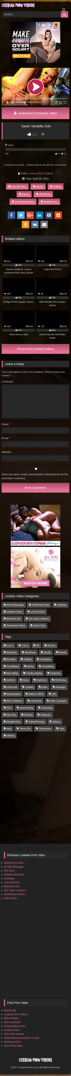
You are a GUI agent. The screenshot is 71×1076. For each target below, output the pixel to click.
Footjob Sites (11, 1030)
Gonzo (25, 194)
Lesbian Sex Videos (16, 1014)
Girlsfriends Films (14, 874)
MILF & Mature (14, 700)
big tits (47, 652)
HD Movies (44, 194)
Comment (7, 381)
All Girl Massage (15, 604)
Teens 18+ (25, 728)
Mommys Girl (13, 618)
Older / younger (58, 700)
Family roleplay (34, 673)
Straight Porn (50, 201)
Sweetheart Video (16, 625)
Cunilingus (45, 659)
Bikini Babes (11, 1018)
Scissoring (46, 707)
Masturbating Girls (14, 1026)
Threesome (45, 728)
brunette (11, 659)
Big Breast (30, 652)
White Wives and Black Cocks (21, 1038)
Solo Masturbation (24, 201)
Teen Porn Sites (13, 1045)
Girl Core (9, 870)
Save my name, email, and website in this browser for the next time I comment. (35, 476)
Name (6, 424)
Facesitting (47, 666)
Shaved (28, 714)
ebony (30, 666)
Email (6, 438)
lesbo (44, 687)
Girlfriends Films (40, 604)
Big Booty (12, 652)
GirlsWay (9, 878)
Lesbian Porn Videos (40, 173)
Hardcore (41, 680)
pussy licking (26, 707)
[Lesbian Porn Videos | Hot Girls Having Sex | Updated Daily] (29, 6)
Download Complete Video (37, 113)
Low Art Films (19, 186)
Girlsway (61, 604)
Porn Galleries (12, 1022)
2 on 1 (25, 645)
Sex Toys (11, 714)
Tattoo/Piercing (36, 721)
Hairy (25, 680)
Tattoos (56, 721)
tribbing (10, 735)
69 (37, 645)
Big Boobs (10, 1010)
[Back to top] (60, 1066)
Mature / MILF (36, 693)
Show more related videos (35, 349)
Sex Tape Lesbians (39, 618)
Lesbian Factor (14, 611)
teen (9, 728)
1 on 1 (10, 645)
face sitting (12, 673)
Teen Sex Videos (14, 1034)
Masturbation (13, 693)
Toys (61, 728)
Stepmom (46, 714)
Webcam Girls (12, 1041)
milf (53, 693)
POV (9, 707)
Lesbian (29, 687)
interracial (12, 687)
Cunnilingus (13, 666)
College (57, 186)
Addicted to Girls (13, 862)
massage (60, 687)
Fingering (55, 673)
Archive (51, 645)
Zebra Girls (39, 625)
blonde (39, 186)
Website (6, 452)
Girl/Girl (11, 680)
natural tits (36, 700)
